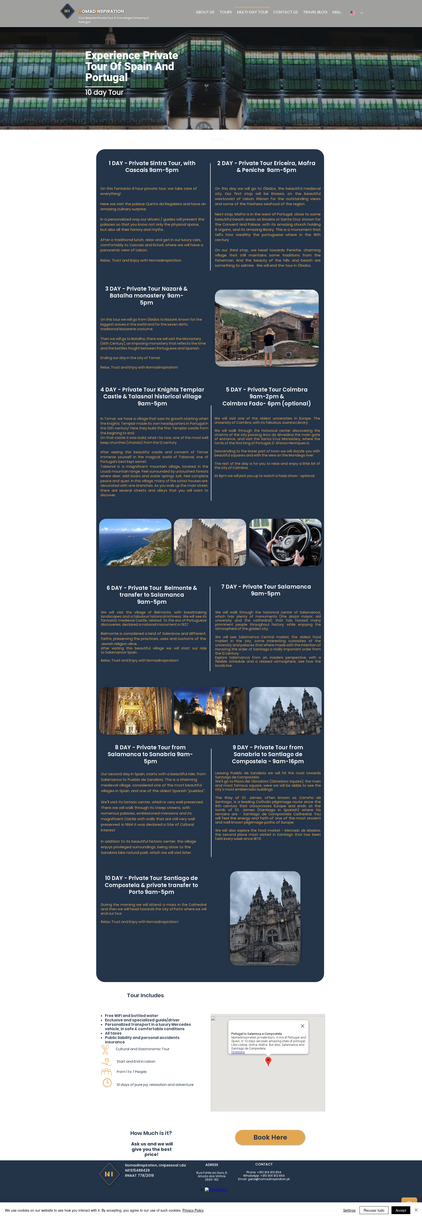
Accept (401, 1210)
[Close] (416, 1210)
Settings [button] (349, 1210)
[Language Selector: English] (355, 13)
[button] (270, 1137)
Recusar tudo (374, 1210)
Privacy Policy (193, 1210)
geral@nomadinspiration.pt (269, 1179)
